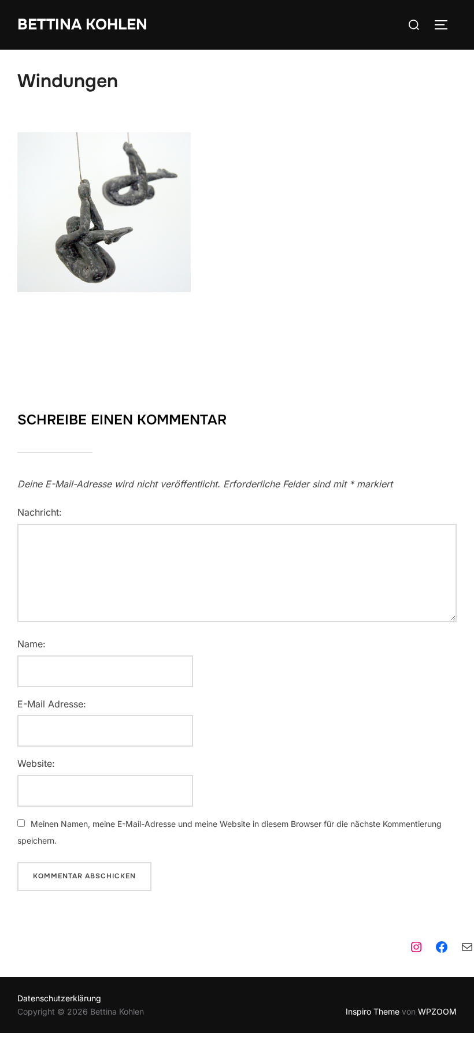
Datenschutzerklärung (59, 998)
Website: (36, 763)
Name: (31, 644)
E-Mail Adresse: (51, 704)
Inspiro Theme (372, 1011)
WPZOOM (437, 1011)
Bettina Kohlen (82, 24)
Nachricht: (39, 512)
